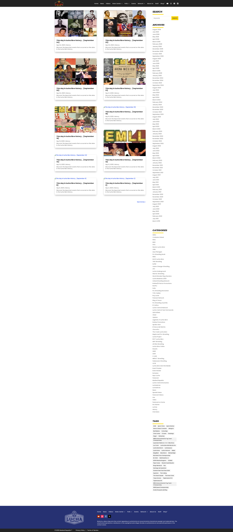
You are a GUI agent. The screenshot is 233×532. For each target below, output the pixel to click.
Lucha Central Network (160, 308)
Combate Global (158, 237)
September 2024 (158, 85)
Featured (156, 378)
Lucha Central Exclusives (161, 383)
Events (134, 3)
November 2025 (158, 51)
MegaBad (156, 453)
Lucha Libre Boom (158, 448)
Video (154, 400)
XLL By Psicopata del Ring (160, 490)
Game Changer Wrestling (161, 266)
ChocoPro (156, 329)
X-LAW (155, 356)
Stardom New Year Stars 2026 (161, 470)
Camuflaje (165, 431)
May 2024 (156, 95)
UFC (154, 269)
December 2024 (158, 78)
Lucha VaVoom (166, 450)
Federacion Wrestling (160, 361)
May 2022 (156, 153)
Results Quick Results (168, 463)
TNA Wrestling (157, 261)
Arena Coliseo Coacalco (160, 428)
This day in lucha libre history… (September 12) (124, 161)
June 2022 (156, 151)
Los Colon (156, 445)
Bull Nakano (156, 431)
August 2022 (157, 146)
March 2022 (156, 158)
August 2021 (157, 175)
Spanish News (157, 392)
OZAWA (170, 460)
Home (96, 3)
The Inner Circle (169, 475)
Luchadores (156, 388)
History (68, 45)
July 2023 (156, 119)
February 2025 (157, 73)
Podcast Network (158, 298)
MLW (154, 242)
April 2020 (156, 214)
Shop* (163, 3)
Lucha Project (157, 337)
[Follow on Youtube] (98, 516)
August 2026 (157, 29)
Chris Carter (156, 433)
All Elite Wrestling (158, 344)
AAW (154, 354)
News (102, 3)
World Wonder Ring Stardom (162, 276)
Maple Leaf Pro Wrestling (161, 334)
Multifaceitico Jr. (164, 458)
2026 (154, 426)
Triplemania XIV (157, 480)
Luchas (155, 407)
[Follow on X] (109, 516)
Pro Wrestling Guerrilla (160, 303)
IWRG (154, 235)
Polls (126, 3)
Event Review (157, 371)
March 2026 (156, 42)
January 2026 (157, 46)
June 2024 (156, 92)
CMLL (154, 249)
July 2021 (155, 177)
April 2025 (156, 68)
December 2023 (158, 107)
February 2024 (157, 102)
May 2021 (156, 182)
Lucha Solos (156, 450)
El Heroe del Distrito (159, 327)
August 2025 (157, 59)
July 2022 (156, 148)
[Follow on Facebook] (105, 516)
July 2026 (156, 32)
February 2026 (157, 44)
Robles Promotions (159, 322)
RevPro (155, 286)
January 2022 (157, 163)
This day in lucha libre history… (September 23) (124, 41)
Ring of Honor (157, 300)
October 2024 (157, 83)
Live (154, 397)
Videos (108, 3)
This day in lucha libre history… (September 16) (124, 113)
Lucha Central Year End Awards (163, 310)
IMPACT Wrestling (158, 358)
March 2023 (156, 129)
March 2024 (156, 100)
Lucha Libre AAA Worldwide (161, 366)
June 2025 (156, 63)
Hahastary (161, 436)
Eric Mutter (156, 404)
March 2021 (156, 187)
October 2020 (157, 199)
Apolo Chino (161, 426)
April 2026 (156, 39)
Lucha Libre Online (158, 346)
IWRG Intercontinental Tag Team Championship (162, 439)
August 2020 (157, 204)
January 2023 (157, 134)
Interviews (156, 412)
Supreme (155, 473)
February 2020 (157, 216)
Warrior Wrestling (158, 274)
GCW (154, 363)
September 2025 (158, 56)
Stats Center (116, 3)
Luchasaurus (168, 448)
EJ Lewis (164, 433)
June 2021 (156, 180)
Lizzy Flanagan (157, 252)
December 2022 (158, 136)
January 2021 (157, 192)
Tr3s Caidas (157, 293)
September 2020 (158, 202)
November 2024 (158, 80)
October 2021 (157, 170)
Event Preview (157, 368)
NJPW (154, 264)
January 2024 (157, 105)
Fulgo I (155, 436)
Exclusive (155, 373)
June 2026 (156, 34)
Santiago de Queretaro (159, 468)
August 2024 (157, 88)
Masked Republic (158, 380)
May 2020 (156, 211)
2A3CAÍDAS (156, 312)
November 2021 (158, 168)
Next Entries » (141, 202)
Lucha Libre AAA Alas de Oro (168, 445)
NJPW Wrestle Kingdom (159, 460)
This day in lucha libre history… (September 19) (75, 137)
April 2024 (156, 97)
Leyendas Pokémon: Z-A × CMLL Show (163, 443)
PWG (154, 240)
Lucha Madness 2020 (159, 278)
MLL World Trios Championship (161, 455)
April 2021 (156, 185)
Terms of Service (92, 530)
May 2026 (156, 37)
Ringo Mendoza (157, 465)
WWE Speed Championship (160, 487)
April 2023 (156, 126)
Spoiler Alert (157, 325)
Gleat (154, 315)
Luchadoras (156, 385)
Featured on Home (159, 402)
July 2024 (156, 90)
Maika (173, 450)
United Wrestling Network (161, 281)
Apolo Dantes (170, 426)
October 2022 (157, 141)
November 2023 (158, 109)
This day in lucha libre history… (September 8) (75, 184)
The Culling (163, 473)
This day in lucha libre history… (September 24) (75, 41)
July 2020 (156, 206)
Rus (165, 465)
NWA (154, 257)
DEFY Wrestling (157, 341)
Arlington (171, 428)
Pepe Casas (156, 463)
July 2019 (155, 219)
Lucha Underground (159, 271)
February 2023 (157, 131)
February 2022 (157, 160)
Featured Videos (158, 395)
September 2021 (158, 172)
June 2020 (156, 209)
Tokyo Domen (157, 478)
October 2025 (157, 54)
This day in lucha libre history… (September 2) (124, 184)
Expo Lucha (156, 375)
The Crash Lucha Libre (160, 332)
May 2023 (156, 124)
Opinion (155, 317)
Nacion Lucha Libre (159, 247)
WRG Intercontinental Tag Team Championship (162, 484)
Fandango (171, 433)
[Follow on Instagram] (102, 516)
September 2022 (158, 143)
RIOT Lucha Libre (158, 339)
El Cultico (156, 305)
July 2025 (156, 61)
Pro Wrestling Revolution (161, 291)
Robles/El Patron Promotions (162, 283)
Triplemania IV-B (167, 478)
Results (155, 349)
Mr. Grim (155, 458)
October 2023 (157, 112)
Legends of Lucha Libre (160, 320)
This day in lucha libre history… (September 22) (75, 89)
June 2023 (156, 122)
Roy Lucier (156, 295)
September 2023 (158, 114)
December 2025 (158, 49)
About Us (150, 3)
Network (140, 3)
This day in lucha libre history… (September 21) (124, 89)
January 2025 (157, 75)
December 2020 (158, 194)
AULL (154, 244)
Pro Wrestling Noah (159, 254)
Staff (157, 3)
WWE (154, 351)
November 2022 (158, 138)
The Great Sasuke (158, 475)
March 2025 (156, 71)
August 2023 (157, 117)
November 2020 (158, 197)
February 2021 (157, 189)
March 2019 (156, 221)
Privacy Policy (80, 530)
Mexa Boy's (163, 453)
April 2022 (156, 156)
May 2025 (156, 66)
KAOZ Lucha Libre (158, 259)
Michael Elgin (171, 453)
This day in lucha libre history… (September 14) (75, 161)
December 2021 (158, 165)
